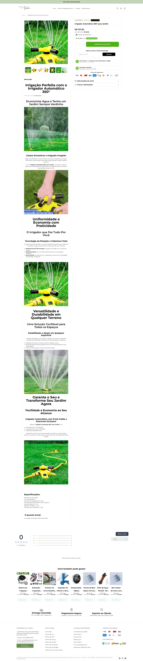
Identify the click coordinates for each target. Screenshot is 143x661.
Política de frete (49, 637)
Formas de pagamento (80, 645)
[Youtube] (125, 658)
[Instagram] (123, 658)
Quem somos (78, 637)
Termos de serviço (50, 639)
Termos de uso (49, 634)
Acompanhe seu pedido (80, 631)
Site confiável (78, 642)
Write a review (122, 534)
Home (23, 15)
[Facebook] (120, 658)
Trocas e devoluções (85, 85)
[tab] (28, 70)
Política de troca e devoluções (54, 650)
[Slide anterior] (17, 2)
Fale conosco (77, 634)
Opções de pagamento (84, 34)
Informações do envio (85, 81)
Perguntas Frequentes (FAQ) (82, 647)
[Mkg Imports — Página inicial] (25, 8)
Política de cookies (50, 642)
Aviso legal (48, 631)
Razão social (77, 639)
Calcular (109, 54)
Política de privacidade (51, 647)
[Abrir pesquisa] (117, 8)
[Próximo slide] (124, 2)
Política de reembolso (51, 645)
